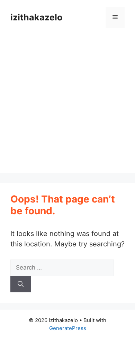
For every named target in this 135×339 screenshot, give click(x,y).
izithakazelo (36, 17)
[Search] (20, 284)
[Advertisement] (67, 105)
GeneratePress (67, 328)
